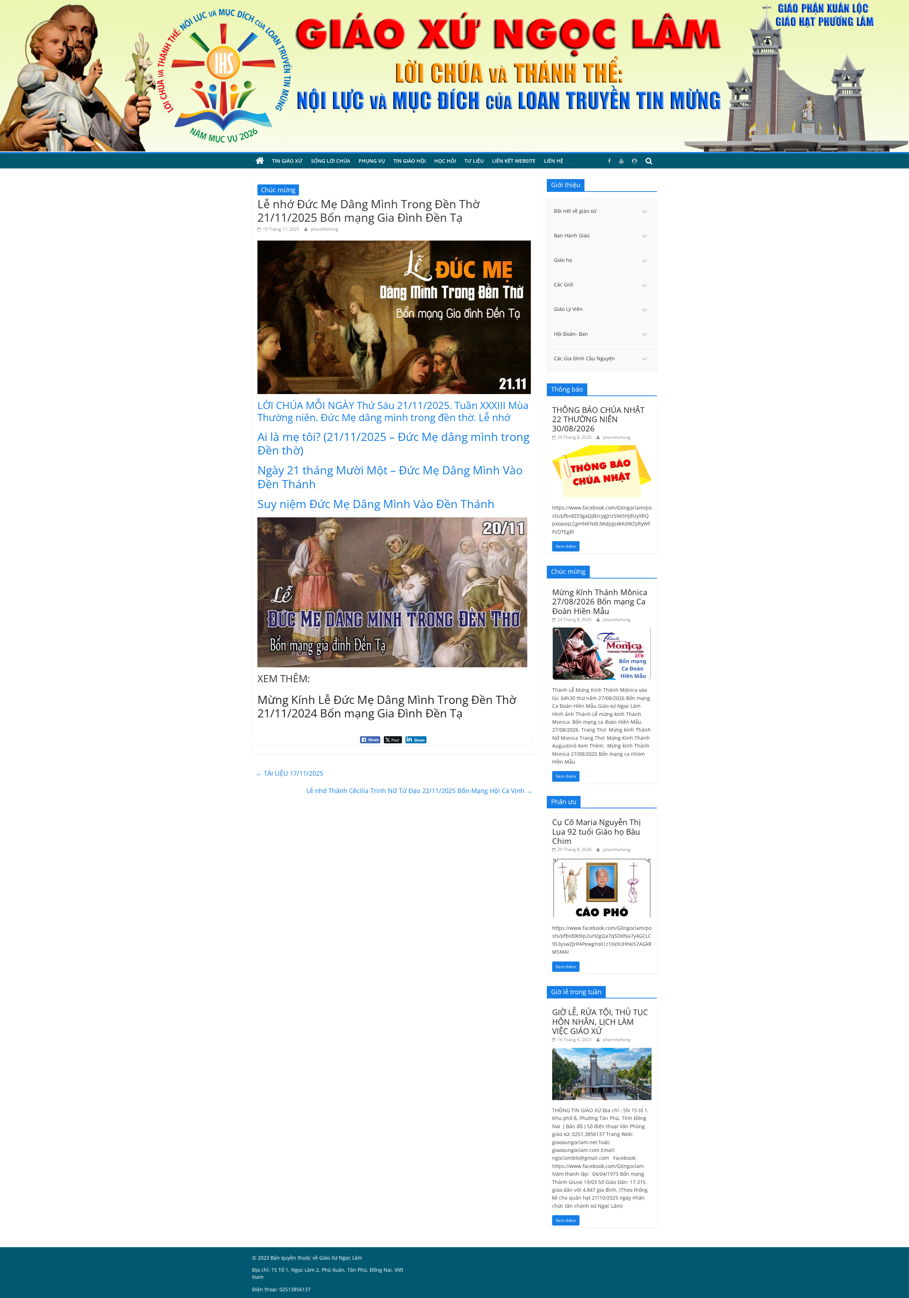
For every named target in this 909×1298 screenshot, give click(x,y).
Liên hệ (553, 160)
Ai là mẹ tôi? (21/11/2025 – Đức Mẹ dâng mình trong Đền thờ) (393, 443)
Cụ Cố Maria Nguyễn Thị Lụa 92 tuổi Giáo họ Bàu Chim (596, 831)
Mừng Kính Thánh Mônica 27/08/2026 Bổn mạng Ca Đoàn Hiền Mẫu (599, 601)
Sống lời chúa (330, 160)
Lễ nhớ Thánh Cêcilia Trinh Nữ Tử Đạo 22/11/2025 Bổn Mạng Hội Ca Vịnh (419, 790)
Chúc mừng (278, 189)
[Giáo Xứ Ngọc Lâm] (260, 161)
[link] (393, 411)
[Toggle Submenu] (644, 211)
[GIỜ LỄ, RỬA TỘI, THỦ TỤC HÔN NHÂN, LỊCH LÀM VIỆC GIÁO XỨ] (602, 1051)
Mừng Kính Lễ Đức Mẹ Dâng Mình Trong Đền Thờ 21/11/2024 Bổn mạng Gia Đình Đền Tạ (386, 706)
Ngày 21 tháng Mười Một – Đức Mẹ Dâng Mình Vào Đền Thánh (390, 476)
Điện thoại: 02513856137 (281, 1289)
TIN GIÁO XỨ (287, 160)
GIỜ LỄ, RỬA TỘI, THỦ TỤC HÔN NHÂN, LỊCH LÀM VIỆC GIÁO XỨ (600, 1021)
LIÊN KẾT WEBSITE (513, 160)
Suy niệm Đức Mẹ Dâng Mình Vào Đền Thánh (376, 503)
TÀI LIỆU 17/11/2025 (289, 773)
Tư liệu (474, 160)
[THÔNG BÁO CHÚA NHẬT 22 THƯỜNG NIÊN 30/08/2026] (602, 449)
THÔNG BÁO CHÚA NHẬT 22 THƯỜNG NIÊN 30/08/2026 (598, 419)
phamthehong (324, 229)
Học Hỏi (445, 160)
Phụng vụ (372, 160)
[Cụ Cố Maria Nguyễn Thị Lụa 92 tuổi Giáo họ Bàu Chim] (602, 861)
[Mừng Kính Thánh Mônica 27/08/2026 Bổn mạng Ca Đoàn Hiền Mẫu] (602, 631)
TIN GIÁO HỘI (409, 160)
